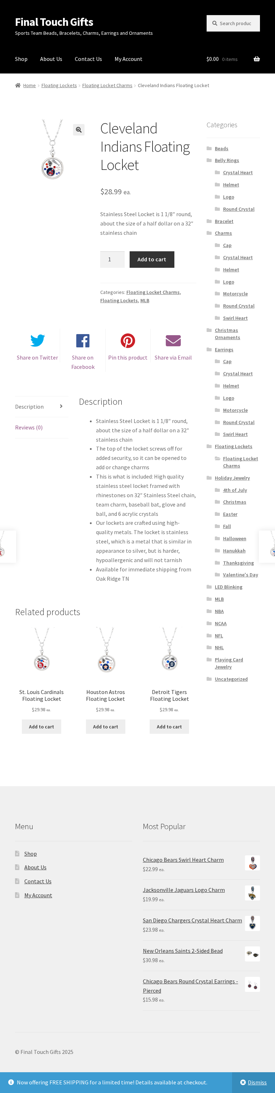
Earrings (224, 349)
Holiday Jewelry (232, 478)
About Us (51, 58)
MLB (144, 300)
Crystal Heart (238, 172)
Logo (228, 197)
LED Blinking (228, 587)
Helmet (231, 184)
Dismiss (257, 1082)
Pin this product (128, 357)
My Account (129, 58)
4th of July (235, 490)
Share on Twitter (37, 357)
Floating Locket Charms (107, 85)
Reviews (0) (29, 427)
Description (29, 406)
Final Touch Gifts (54, 22)
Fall (227, 526)
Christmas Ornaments (227, 334)
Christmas (234, 502)
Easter (230, 514)
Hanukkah (234, 550)
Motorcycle (235, 293)
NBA (219, 611)
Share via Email (173, 357)
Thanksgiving (238, 563)
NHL (219, 647)
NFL (219, 635)
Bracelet (224, 221)
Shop (21, 58)
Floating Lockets (59, 85)
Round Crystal (239, 209)
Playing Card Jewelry (229, 663)
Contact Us (88, 58)
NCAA (221, 623)
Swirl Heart (235, 318)
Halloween (234, 538)
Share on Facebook (83, 362)
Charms (223, 233)
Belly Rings (227, 160)
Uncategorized (231, 679)
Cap (227, 245)
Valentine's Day (240, 574)
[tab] (41, 407)
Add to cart (152, 259)
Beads (221, 148)
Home (29, 85)
